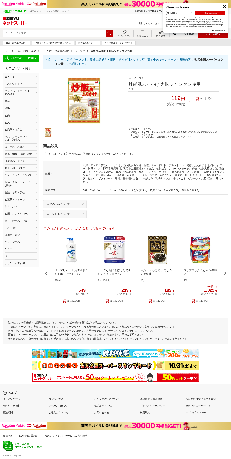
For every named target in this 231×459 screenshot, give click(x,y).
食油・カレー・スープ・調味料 (18, 184)
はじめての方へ (151, 23)
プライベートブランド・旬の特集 (18, 92)
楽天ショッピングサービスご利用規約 (66, 435)
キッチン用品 (12, 241)
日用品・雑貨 (12, 234)
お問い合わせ (101, 412)
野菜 (7, 101)
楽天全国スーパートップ (199, 405)
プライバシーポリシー (152, 405)
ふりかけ (80, 50)
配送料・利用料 (11, 405)
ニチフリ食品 (136, 77)
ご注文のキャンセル (59, 412)
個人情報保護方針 (29, 435)
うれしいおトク (13, 83)
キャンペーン (124, 35)
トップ (6, 50)
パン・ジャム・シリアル (18, 175)
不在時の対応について (106, 399)
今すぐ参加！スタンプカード (118, 43)
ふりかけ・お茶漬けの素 (55, 50)
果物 (7, 108)
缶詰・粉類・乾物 (26, 50)
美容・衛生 (11, 227)
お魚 (7, 122)
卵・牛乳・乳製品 (15, 146)
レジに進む (213, 33)
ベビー (8, 248)
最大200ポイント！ (87, 43)
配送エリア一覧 (103, 405)
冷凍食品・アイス (15, 161)
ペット (8, 256)
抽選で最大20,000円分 (17, 43)
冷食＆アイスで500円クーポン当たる (53, 43)
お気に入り (143, 35)
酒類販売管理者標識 (151, 399)
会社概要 (8, 435)
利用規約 (145, 412)
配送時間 (8, 412)
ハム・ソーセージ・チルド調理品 (16, 138)
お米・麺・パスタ (15, 168)
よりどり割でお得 (15, 263)
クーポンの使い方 (58, 405)
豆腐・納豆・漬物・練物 (18, 154)
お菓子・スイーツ (15, 199)
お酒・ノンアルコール (17, 213)
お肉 (7, 115)
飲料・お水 (11, 206)
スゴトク (10, 76)
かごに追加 (206, 98)
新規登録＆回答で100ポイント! (150, 11)
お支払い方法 (56, 399)
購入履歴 (160, 35)
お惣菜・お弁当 (13, 129)
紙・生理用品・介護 (16, 220)
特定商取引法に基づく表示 (201, 399)
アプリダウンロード (197, 412)
